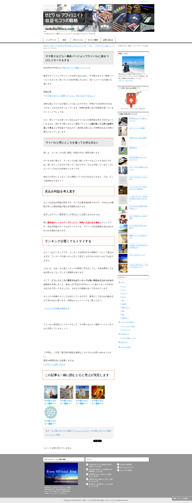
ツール (124, 290)
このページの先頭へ (183, 498)
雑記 (123, 314)
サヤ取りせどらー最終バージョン (74, 68)
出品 (123, 300)
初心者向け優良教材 (126, 464)
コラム (124, 286)
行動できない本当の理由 (137, 138)
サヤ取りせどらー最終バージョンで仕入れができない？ (70, 96)
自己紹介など (125, 334)
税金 (123, 311)
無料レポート (126, 307)
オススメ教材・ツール (129, 338)
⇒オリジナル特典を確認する (56, 308)
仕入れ (124, 297)
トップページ (51, 40)
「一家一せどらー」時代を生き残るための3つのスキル (138, 198)
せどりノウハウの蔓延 (137, 128)
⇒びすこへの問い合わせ (54, 364)
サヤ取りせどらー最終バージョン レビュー (70, 431)
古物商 (124, 304)
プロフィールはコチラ (125, 80)
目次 (64, 40)
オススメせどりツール (126, 467)
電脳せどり (125, 318)
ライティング (126, 330)
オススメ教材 (93, 40)
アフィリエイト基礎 (128, 326)
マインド (124, 293)
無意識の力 (133, 148)
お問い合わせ (108, 40)
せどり (123, 282)
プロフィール (77, 40)
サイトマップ (145, 1)
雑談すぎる (124, 342)
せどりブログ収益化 (127, 322)
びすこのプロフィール (137, 255)
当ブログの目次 (126, 347)
